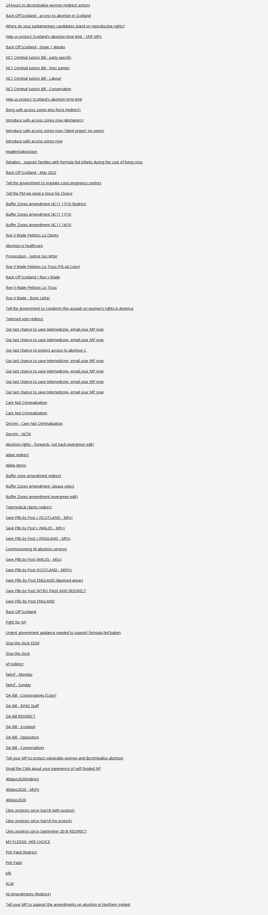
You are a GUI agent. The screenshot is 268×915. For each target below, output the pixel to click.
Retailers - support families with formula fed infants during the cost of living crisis (74, 161)
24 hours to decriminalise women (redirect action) (48, 5)
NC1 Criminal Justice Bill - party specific (38, 57)
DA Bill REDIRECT (21, 716)
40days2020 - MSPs (22, 789)
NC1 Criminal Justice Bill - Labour (33, 78)
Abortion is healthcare (24, 245)
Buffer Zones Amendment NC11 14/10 (38, 224)
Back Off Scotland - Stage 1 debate (35, 46)
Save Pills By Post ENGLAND (30, 601)
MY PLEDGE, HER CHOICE (28, 841)
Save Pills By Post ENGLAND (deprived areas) (44, 580)
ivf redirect (15, 663)
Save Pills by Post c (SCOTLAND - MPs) (39, 517)
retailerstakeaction (21, 151)
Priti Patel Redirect (21, 852)
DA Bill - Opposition (22, 737)
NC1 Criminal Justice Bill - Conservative (38, 88)
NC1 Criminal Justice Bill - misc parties (38, 67)
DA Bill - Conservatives (25, 747)
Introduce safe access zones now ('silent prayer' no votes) (55, 130)
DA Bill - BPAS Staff (22, 705)
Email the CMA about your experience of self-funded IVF (53, 768)
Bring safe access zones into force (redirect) (43, 109)
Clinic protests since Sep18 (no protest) (39, 820)
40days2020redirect (22, 778)
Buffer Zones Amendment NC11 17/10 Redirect (46, 203)
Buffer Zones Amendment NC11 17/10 (38, 214)
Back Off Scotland (21, 611)
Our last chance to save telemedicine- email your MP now (55, 329)
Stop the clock (18, 653)
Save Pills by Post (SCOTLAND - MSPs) (39, 569)
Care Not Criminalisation (26, 402)
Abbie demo (16, 465)
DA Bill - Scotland (20, 726)
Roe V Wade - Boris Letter (28, 297)
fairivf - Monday (19, 674)
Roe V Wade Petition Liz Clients (32, 235)
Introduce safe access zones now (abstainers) (44, 120)
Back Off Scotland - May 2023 (31, 172)
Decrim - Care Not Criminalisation (34, 423)
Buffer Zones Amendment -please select (40, 486)
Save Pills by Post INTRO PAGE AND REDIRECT (46, 590)
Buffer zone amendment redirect (33, 475)
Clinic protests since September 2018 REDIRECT (46, 831)
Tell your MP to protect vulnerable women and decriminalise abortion (64, 758)
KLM (10, 883)
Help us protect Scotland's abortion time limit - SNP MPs (54, 36)
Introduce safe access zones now (34, 141)
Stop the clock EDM (22, 643)
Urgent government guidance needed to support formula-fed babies (63, 632)
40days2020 (16, 799)
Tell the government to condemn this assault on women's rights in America (69, 308)
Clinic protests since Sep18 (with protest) (40, 810)
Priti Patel (14, 862)
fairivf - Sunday (18, 684)
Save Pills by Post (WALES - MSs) (34, 559)
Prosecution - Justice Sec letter (32, 256)
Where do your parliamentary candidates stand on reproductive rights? (65, 26)
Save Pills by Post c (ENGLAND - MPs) (38, 538)
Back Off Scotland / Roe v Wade (33, 276)
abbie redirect (17, 454)
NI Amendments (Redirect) (28, 893)
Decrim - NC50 (18, 433)
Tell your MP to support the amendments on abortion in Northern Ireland (68, 904)
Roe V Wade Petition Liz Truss (31, 287)
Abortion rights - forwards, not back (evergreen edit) (50, 444)
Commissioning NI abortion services (36, 548)
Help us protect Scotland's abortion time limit (44, 99)
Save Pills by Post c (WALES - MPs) (35, 527)
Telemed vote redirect (24, 318)
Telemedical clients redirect (29, 507)
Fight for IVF (16, 622)
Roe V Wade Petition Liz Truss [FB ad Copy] (43, 266)
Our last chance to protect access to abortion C (46, 350)
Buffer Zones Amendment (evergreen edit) (42, 496)
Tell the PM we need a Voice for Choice (39, 193)
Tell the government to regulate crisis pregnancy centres (53, 182)
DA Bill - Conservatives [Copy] (31, 695)
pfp (8, 873)
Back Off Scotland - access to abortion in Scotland (48, 15)
